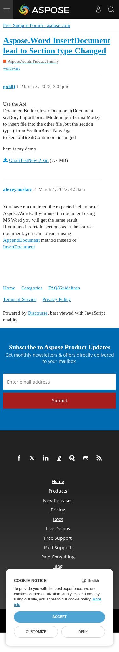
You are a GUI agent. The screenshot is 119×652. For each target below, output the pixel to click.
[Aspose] (44, 9)
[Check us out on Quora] (73, 458)
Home (9, 287)
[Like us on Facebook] (20, 458)
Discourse (38, 313)
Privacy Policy (57, 299)
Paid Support (58, 547)
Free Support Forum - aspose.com (36, 25)
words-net (11, 68)
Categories (31, 287)
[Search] (111, 9)
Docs (58, 519)
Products (58, 491)
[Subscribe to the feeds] (100, 458)
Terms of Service (19, 299)
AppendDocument (21, 240)
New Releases (58, 500)
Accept (59, 617)
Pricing (58, 510)
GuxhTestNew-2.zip (29, 160)
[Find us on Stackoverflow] (60, 458)
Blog (58, 566)
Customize (36, 632)
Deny (83, 632)
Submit (59, 401)
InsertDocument (19, 246)
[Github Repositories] (87, 458)
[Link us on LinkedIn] (47, 458)
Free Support (58, 538)
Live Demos (58, 528)
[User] (98, 9)
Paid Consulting (58, 557)
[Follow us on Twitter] (34, 458)
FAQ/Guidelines (64, 287)
